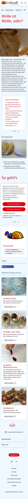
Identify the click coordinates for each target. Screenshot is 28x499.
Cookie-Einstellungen (9, 213)
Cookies (14, 485)
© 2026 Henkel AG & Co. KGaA (14, 492)
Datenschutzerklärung (14, 482)
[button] (8, 266)
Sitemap (14, 468)
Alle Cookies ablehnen (14, 204)
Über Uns (5, 445)
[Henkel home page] (2, 10)
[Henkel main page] (10, 2)
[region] (14, 199)
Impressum (14, 475)
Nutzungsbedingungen (14, 479)
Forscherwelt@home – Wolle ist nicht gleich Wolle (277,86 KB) (13, 251)
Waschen (18, 10)
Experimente (9, 10)
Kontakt (12, 455)
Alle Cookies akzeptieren (14, 209)
